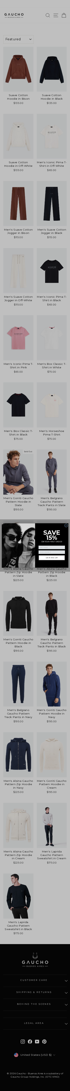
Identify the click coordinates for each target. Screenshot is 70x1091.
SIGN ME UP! (52, 558)
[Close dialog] (66, 525)
